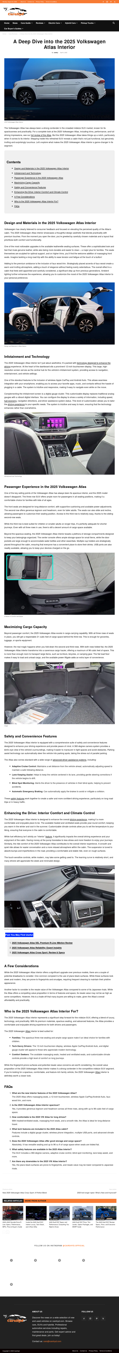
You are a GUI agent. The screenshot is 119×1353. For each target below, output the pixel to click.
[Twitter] (114, 1)
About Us (23, 2)
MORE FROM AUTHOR (35, 1200)
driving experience (16, 404)
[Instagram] (107, 1)
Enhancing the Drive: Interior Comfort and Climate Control (41, 191)
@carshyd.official (74, 1245)
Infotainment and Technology (27, 173)
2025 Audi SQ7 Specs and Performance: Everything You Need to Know (59, 1224)
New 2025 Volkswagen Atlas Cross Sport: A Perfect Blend (25, 1192)
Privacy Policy (40, 2)
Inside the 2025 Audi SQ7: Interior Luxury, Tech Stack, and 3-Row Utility (35, 1224)
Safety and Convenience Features (30, 187)
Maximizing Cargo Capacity (27, 182)
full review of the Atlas (41, 135)
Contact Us (31, 2)
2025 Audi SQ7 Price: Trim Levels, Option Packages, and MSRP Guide (82, 1224)
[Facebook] (103, 1)
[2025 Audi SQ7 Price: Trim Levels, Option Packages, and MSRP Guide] (82, 1213)
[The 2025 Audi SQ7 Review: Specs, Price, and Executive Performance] (106, 1213)
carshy (56, 52)
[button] (113, 23)
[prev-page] (4, 1232)
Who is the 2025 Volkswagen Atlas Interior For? (36, 201)
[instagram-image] (11, 1259)
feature (48, 836)
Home (6, 23)
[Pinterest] (111, 1)
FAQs (16, 206)
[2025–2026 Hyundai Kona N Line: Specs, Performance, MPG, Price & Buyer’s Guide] (13, 1213)
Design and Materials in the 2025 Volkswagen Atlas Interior (41, 168)
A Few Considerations (24, 196)
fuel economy (10, 400)
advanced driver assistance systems (69, 759)
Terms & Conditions (51, 2)
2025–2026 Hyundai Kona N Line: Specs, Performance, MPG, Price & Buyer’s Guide (12, 1224)
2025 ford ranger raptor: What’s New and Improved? (96, 1192)
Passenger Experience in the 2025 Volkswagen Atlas (38, 177)
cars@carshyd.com (52, 1341)
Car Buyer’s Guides (12, 28)
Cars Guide (26, 23)
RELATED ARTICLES (13, 1200)
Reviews (39, 23)
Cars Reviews (13, 34)
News (15, 23)
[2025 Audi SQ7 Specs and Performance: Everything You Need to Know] (59, 1213)
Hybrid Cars (70, 23)
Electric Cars (54, 23)
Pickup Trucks (87, 23)
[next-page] (7, 1232)
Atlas (28, 1031)
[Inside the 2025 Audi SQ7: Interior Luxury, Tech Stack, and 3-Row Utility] (36, 1213)
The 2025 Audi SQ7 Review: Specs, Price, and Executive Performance (105, 1224)
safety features (17, 798)
